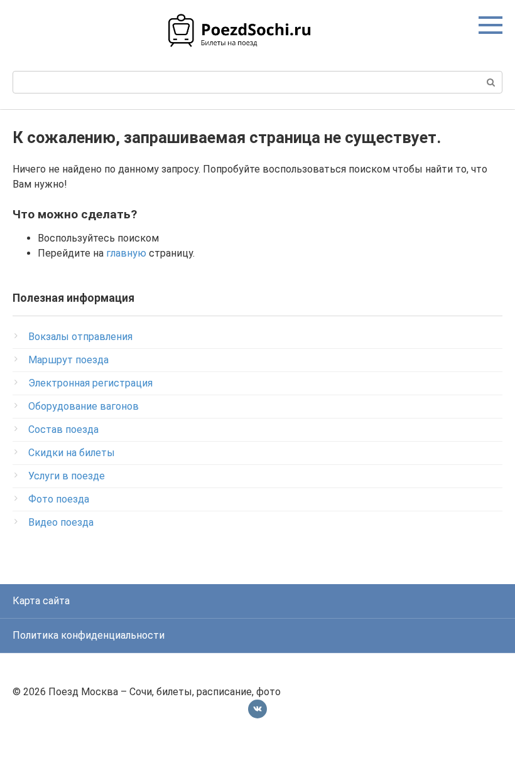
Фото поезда (58, 499)
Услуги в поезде (66, 476)
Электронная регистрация (90, 383)
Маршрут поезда (68, 360)
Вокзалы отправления (80, 337)
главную (126, 253)
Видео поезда (61, 522)
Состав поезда (63, 429)
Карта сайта (41, 601)
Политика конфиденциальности (89, 635)
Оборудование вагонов (83, 406)
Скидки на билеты (71, 453)
